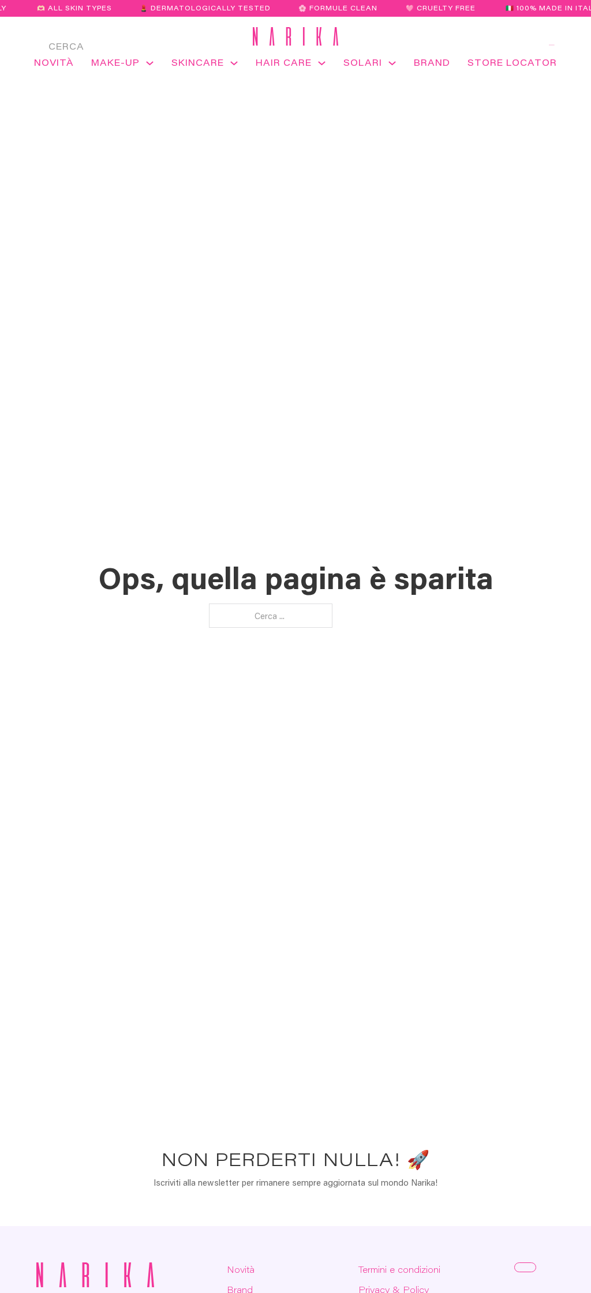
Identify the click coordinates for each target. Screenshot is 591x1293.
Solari (362, 62)
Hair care (284, 62)
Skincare (197, 62)
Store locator (512, 62)
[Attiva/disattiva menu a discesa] (149, 67)
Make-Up (115, 62)
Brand (432, 62)
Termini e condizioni (399, 1269)
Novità (54, 62)
